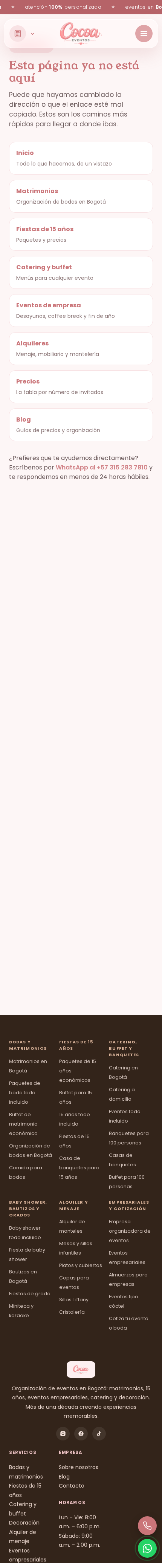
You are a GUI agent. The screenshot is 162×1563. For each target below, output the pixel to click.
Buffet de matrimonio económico (23, 1124)
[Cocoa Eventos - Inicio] (81, 33)
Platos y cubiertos (80, 1265)
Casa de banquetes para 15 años (79, 1167)
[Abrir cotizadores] (22, 33)
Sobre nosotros (78, 1467)
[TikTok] (99, 1433)
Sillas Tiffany (74, 1299)
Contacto (71, 1485)
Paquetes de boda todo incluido (24, 1092)
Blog (64, 1476)
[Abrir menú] (144, 33)
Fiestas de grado (29, 1293)
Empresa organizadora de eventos (130, 1231)
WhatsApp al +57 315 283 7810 (102, 467)
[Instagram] (63, 1433)
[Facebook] (81, 1433)
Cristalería (72, 1312)
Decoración (24, 1522)
